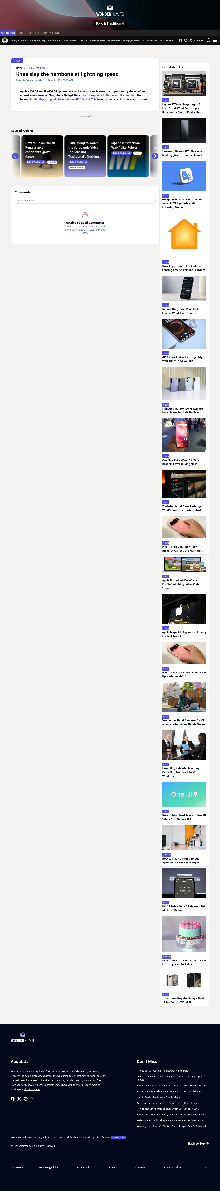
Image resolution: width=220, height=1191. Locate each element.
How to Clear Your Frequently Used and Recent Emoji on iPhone (171, 1114)
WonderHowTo (8, 32)
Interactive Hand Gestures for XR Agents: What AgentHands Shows (183, 722)
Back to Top (196, 1143)
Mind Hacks (150, 40)
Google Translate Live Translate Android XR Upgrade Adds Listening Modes (182, 203)
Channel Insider (173, 1167)
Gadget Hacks (25, 32)
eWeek (112, 1167)
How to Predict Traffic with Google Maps (158, 1097)
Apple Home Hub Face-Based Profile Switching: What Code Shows (180, 584)
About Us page (32, 1089)
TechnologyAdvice (48, 1167)
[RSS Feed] (32, 1099)
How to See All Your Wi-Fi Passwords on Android (162, 1070)
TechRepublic (83, 1167)
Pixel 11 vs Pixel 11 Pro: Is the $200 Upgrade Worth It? (184, 674)
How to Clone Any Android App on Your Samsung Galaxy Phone (171, 1085)
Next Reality (41, 32)
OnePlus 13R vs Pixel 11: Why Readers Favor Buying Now (180, 462)
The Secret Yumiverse (91, 40)
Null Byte (54, 32)
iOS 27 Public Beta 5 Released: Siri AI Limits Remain (183, 908)
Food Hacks (55, 40)
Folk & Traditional (110, 23)
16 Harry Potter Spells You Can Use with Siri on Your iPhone (169, 1091)
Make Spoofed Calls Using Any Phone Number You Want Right (170, 1120)
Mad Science (167, 40)
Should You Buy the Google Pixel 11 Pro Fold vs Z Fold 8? (183, 1000)
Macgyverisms (132, 40)
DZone (203, 1167)
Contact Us (57, 1137)
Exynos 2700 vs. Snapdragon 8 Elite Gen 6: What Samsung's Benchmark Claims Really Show (182, 108)
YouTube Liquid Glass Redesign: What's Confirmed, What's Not (182, 508)
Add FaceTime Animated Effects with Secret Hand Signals (168, 1102)
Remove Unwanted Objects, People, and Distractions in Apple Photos (170, 1078)
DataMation (140, 1167)
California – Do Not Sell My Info (82, 1137)
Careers (113, 1137)
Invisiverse (114, 40)
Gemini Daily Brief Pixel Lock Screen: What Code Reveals (180, 311)
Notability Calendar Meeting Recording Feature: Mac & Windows (180, 772)
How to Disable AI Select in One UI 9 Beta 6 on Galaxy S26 (184, 817)
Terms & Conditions (21, 1137)
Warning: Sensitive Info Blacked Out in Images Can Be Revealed (171, 1126)
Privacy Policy (41, 1137)
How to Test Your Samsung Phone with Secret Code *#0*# (168, 1108)
